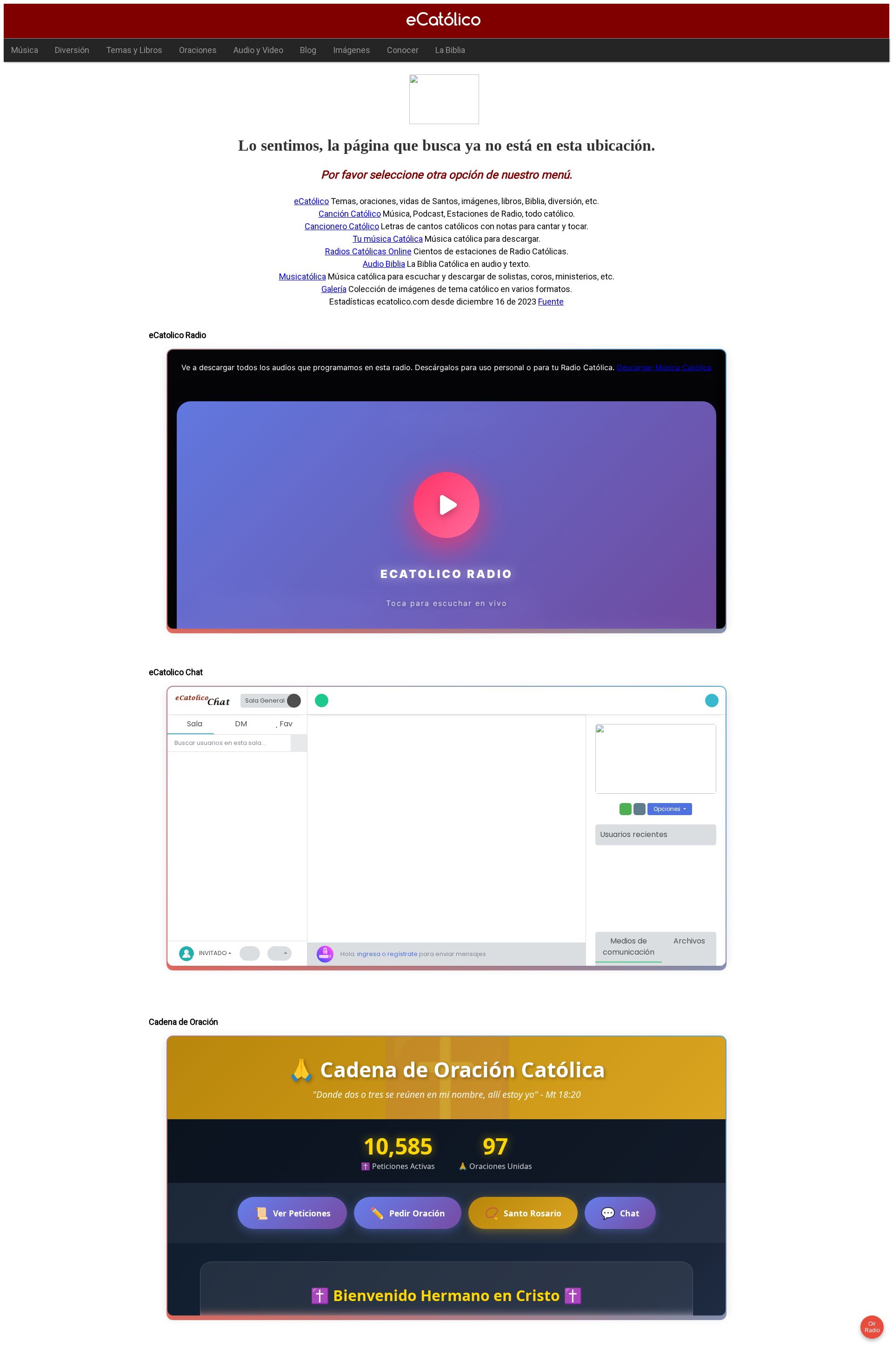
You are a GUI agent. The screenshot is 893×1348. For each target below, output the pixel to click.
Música (24, 50)
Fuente (551, 301)
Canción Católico (350, 214)
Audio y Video (258, 50)
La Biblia (450, 50)
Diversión (72, 50)
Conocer (403, 50)
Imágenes (351, 50)
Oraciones (198, 50)
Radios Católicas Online (368, 251)
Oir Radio (872, 1327)
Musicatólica (302, 276)
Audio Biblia (384, 264)
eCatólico (311, 201)
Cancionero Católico (342, 226)
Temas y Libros (134, 50)
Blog (308, 50)
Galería (334, 289)
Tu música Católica (388, 239)
